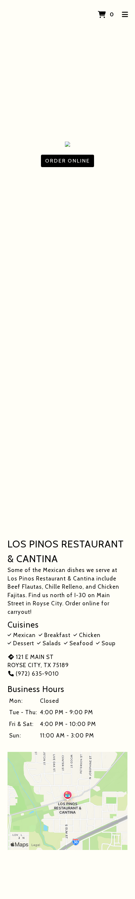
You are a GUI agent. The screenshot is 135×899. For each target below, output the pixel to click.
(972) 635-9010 (37, 673)
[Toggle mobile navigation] (125, 14)
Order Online (67, 161)
